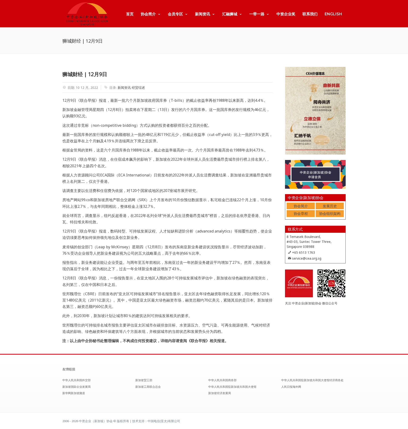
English (333, 14)
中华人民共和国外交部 (76, 380)
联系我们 (310, 14)
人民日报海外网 (291, 387)
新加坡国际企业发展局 (76, 387)
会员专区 (175, 14)
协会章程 (301, 213)
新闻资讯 (202, 14)
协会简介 (148, 14)
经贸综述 (138, 87)
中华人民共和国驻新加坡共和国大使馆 (232, 387)
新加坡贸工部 (143, 380)
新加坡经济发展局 (219, 393)
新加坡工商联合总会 (148, 387)
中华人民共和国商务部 (222, 380)
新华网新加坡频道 (73, 393)
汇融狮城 (229, 14)
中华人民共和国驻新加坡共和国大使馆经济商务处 (312, 380)
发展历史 (330, 206)
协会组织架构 (329, 213)
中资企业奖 (285, 14)
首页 (130, 14)
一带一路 (256, 14)
